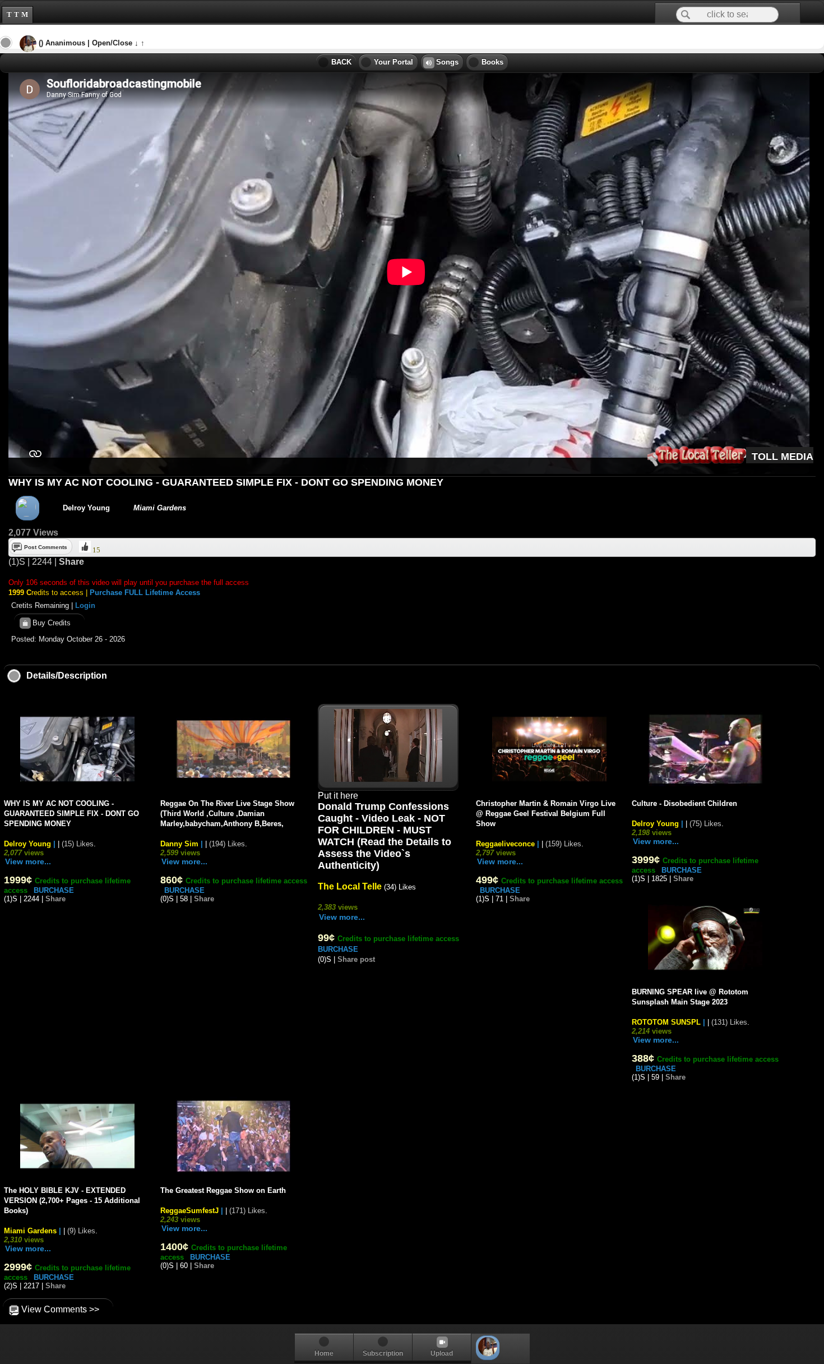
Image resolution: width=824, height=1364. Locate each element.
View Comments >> (58, 1309)
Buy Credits (49, 622)
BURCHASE (54, 890)
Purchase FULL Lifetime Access (145, 592)
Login (85, 605)
